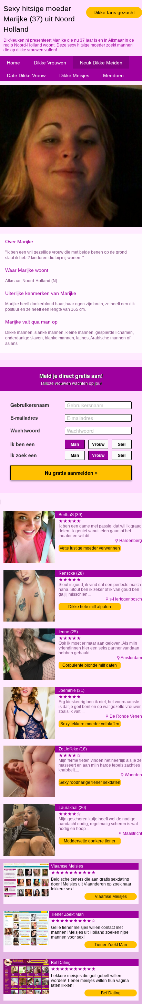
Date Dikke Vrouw (26, 75)
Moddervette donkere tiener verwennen (89, 841)
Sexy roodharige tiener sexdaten (89, 782)
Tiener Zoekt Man (110, 944)
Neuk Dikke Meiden (101, 62)
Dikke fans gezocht (114, 12)
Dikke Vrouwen (50, 62)
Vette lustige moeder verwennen (90, 548)
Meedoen (113, 75)
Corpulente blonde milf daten (89, 665)
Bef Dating (111, 993)
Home (13, 62)
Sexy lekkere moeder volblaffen (89, 723)
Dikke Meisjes (74, 75)
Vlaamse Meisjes (111, 896)
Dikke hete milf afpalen (89, 606)
